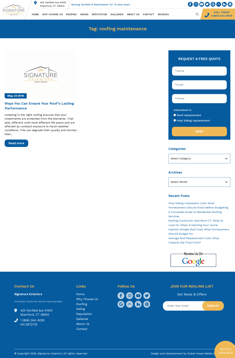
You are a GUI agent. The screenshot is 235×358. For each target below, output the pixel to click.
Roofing (71, 14)
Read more (16, 143)
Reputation (99, 14)
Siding (84, 14)
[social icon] (190, 4)
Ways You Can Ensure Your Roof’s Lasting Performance (39, 105)
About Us (133, 14)
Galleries (117, 14)
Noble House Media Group (204, 353)
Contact (148, 14)
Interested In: (183, 110)
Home (35, 14)
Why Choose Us (52, 14)
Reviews (163, 14)
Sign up (213, 306)
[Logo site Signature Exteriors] (15, 10)
